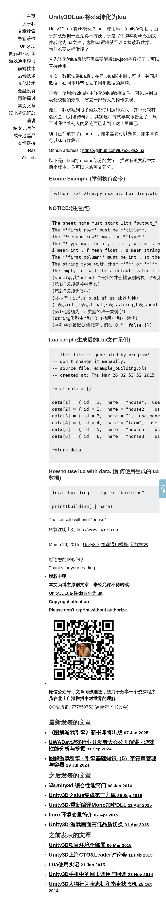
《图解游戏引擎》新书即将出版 (98, 732)
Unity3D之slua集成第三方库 (95, 795)
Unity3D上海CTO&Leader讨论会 (101, 855)
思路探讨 (27, 98)
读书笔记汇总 (22, 113)
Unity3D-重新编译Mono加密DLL (100, 805)
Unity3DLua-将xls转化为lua (75, 593)
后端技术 (27, 75)
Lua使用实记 (77, 864)
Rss (32, 150)
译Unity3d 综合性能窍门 (90, 785)
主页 (31, 16)
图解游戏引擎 (22, 53)
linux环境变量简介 (83, 814)
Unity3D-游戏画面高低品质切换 (99, 824)
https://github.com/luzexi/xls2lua (113, 150)
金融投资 (27, 90)
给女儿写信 (24, 128)
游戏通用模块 (22, 61)
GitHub (29, 157)
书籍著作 (27, 38)
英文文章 (27, 105)
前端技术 (27, 68)
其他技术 (27, 83)
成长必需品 (24, 135)
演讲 (31, 120)
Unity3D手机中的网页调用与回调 (101, 874)
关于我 (29, 23)
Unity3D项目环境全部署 (90, 845)
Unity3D (28, 46)
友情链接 (27, 143)
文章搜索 (27, 31)
